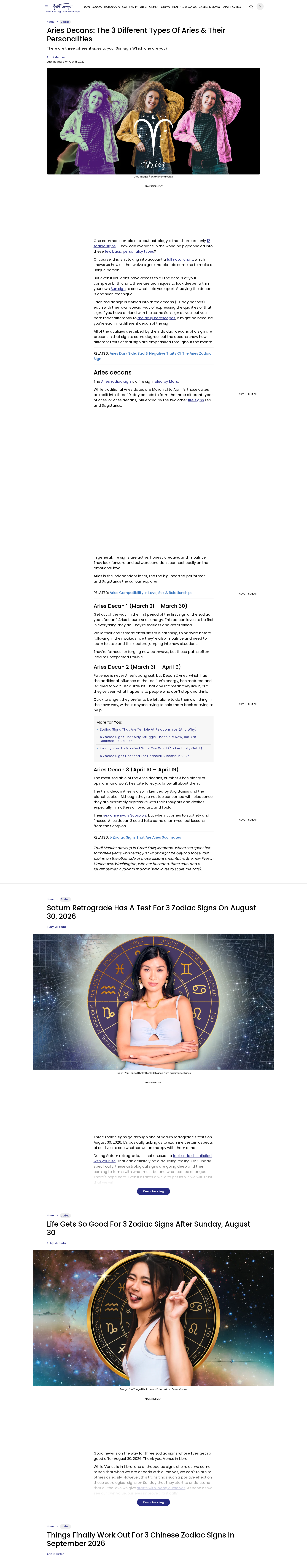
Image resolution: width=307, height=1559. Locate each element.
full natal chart (180, 259)
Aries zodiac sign (116, 381)
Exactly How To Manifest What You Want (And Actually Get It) (151, 748)
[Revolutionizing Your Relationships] (63, 6)
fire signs (196, 400)
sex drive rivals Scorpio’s (124, 815)
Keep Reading (153, 1191)
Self (124, 7)
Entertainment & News (155, 7)
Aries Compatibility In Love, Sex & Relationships (151, 592)
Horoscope (112, 7)
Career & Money (209, 7)
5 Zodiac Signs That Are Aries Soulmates (145, 837)
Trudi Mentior (56, 57)
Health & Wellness (184, 7)
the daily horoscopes (156, 318)
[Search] (250, 6)
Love (87, 7)
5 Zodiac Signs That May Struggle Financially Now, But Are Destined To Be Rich (148, 739)
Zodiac (97, 7)
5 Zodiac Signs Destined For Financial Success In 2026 (145, 756)
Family (133, 7)
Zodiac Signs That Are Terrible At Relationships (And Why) (148, 729)
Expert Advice (231, 7)
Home (50, 21)
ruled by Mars (166, 381)
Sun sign (118, 288)
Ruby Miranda (56, 927)
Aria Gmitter (55, 1554)
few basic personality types (129, 251)
